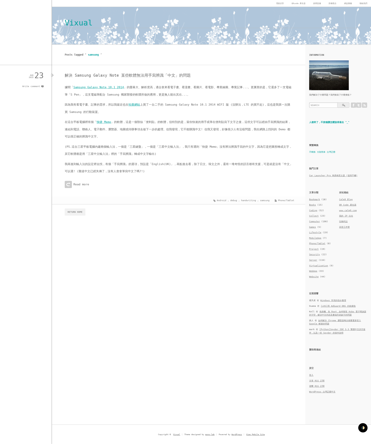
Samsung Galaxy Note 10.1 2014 (98, 87)
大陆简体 (321, 152)
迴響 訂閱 (316, 386)
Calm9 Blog (346, 199)
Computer (314, 221)
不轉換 (312, 152)
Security (314, 254)
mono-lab (209, 434)
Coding (313, 210)
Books (312, 205)
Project (314, 249)
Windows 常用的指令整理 (333, 300)
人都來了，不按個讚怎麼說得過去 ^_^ (329, 122)
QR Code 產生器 (347, 205)
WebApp (313, 271)
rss (364, 105)
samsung (265, 200)
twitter (358, 105)
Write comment (31, 86)
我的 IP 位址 (346, 216)
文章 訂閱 (316, 381)
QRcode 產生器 (298, 3)
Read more (81, 184)
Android (221, 200)
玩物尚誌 (343, 221)
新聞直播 (317, 3)
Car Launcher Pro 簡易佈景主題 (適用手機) (333, 175)
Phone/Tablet (286, 200)
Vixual (79, 22)
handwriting (248, 200)
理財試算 (280, 3)
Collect (314, 216)
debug (233, 200)
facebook (353, 105)
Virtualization (318, 265)
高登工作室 (344, 227)
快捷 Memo (104, 122)
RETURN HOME (75, 212)
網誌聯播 (348, 3)
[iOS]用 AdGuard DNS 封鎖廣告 (338, 306)
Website (314, 276)
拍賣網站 (134, 104)
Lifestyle (315, 232)
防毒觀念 (332, 3)
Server (313, 260)
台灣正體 (331, 152)
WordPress (236, 434)
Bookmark (314, 199)
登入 (311, 375)
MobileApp (315, 238)
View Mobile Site (255, 434)
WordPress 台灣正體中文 (322, 392)
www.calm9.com (348, 210)
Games (312, 227)
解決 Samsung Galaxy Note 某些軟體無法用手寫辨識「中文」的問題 (128, 75)
